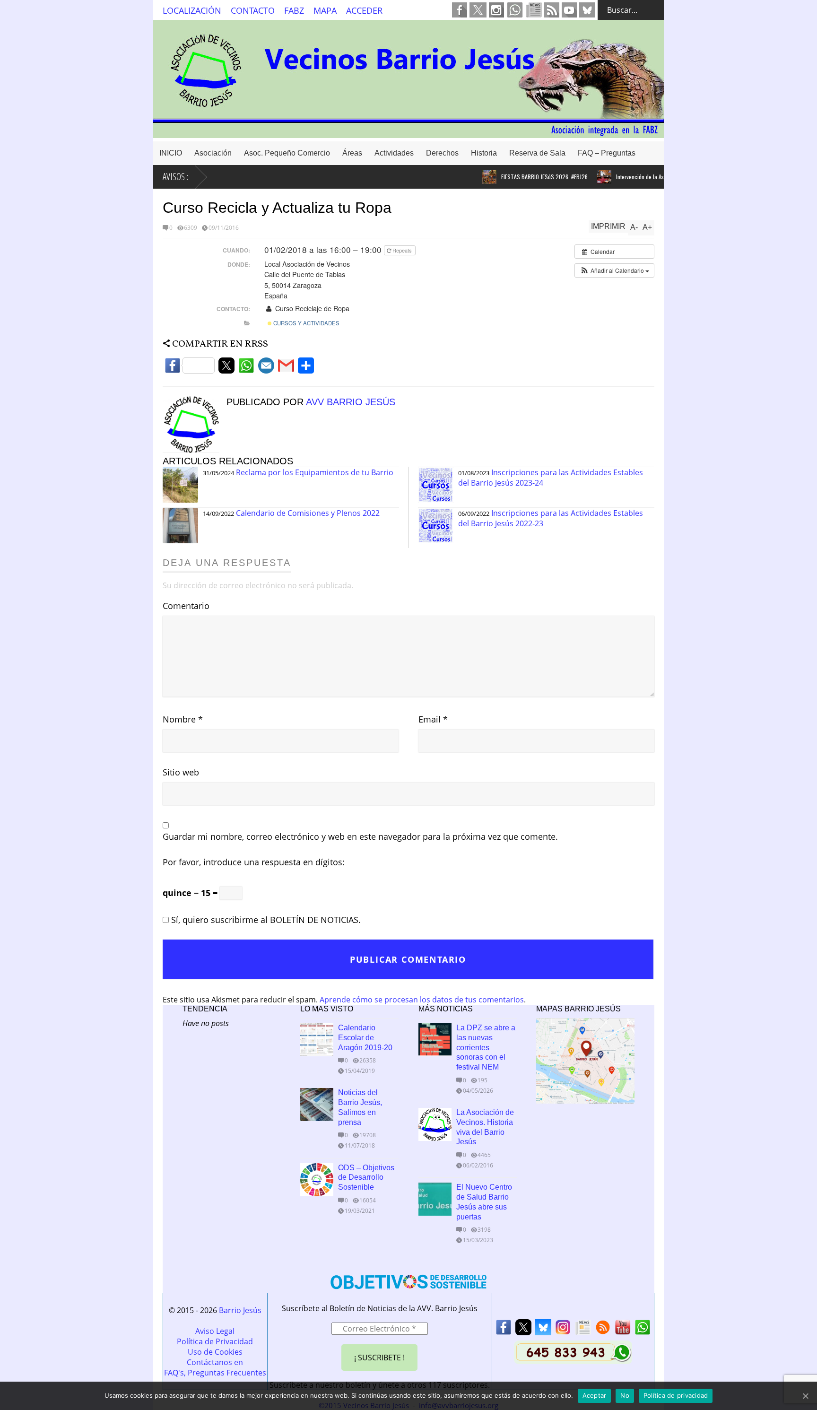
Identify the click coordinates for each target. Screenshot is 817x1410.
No (624, 1395)
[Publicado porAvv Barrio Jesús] (194, 450)
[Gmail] (286, 368)
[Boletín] (583, 1329)
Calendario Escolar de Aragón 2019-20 (365, 1038)
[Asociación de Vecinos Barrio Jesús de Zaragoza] (408, 133)
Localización (192, 10)
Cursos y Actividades (305, 323)
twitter (478, 9)
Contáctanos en (215, 1362)
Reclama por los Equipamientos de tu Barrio (314, 472)
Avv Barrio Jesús (350, 402)
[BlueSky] (543, 1329)
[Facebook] (190, 368)
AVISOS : (175, 176)
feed (551, 9)
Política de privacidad (675, 1395)
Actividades (394, 153)
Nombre (183, 719)
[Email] (266, 368)
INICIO (170, 153)
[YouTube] (623, 1329)
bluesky (587, 9)
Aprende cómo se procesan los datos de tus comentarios (422, 999)
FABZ (294, 10)
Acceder (364, 10)
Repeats (402, 250)
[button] (614, 270)
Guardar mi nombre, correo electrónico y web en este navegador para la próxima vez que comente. (360, 836)
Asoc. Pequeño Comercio (287, 153)
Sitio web (181, 772)
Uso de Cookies (215, 1352)
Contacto (253, 10)
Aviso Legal (215, 1331)
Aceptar (594, 1395)
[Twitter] (226, 368)
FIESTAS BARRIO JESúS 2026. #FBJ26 (519, 177)
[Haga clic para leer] (464, 177)
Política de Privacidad (215, 1341)
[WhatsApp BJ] (642, 1329)
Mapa (325, 10)
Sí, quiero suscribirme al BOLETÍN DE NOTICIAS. (265, 919)
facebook (459, 9)
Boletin (534, 9)
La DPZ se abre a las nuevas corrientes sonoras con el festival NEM (485, 1047)
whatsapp (514, 9)
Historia (484, 153)
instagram (496, 9)
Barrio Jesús (240, 1310)
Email (433, 719)
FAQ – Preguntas (606, 153)
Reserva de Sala (537, 153)
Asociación (213, 153)
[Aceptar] (805, 1396)
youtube (569, 9)
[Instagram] (563, 1329)
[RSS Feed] (603, 1329)
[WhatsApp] (246, 368)
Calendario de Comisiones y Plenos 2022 (308, 513)
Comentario (186, 605)
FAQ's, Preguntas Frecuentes (215, 1372)
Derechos (442, 153)
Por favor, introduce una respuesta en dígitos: (254, 862)
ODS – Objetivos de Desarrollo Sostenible (366, 1178)
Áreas (352, 153)
